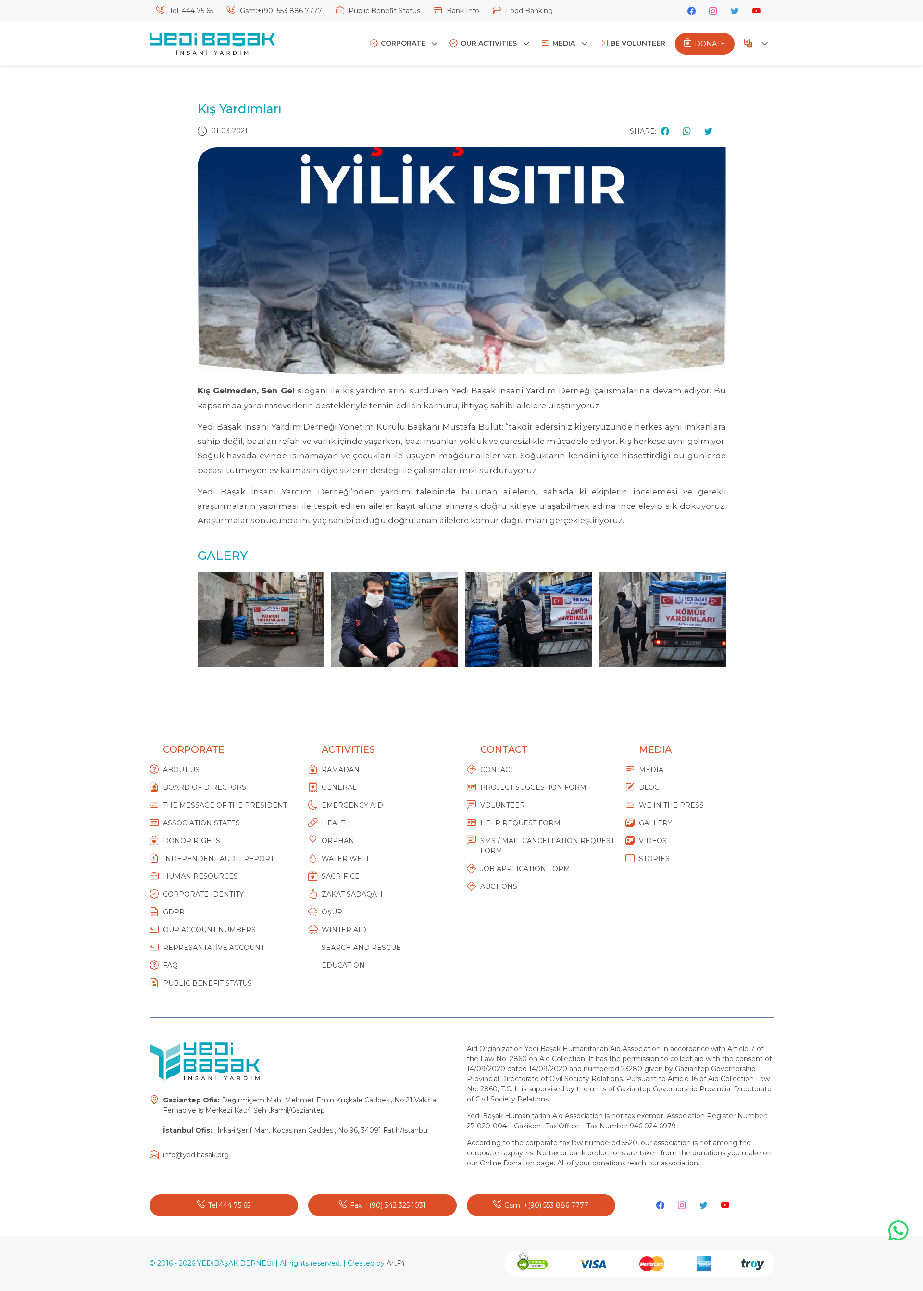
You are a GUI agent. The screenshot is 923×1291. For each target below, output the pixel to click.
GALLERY (655, 823)
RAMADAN (341, 769)
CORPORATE (404, 43)
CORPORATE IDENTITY (203, 894)
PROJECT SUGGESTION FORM (533, 787)
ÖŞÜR (332, 912)
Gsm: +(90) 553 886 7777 (546, 1205)
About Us (181, 769)
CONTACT (497, 769)
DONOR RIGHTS (191, 840)
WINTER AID (344, 929)
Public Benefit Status (383, 10)
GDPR (174, 912)
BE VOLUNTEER (638, 43)
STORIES (654, 858)
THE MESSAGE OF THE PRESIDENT (225, 805)
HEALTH (336, 823)
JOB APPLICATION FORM (525, 868)
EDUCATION (343, 965)
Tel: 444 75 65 (190, 10)
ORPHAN (338, 840)
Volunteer (502, 805)
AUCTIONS (498, 886)
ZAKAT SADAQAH (352, 894)
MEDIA (564, 43)
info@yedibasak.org (196, 1155)
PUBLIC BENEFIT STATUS (207, 983)
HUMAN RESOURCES (200, 876)
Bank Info (462, 10)
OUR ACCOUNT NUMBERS (209, 929)
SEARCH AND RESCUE (361, 947)
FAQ (170, 965)
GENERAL (339, 787)
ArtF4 (396, 1263)
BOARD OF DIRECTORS (204, 787)
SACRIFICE (341, 876)
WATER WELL (346, 858)
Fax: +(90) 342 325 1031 (388, 1205)
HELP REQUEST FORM (520, 823)
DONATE (710, 43)
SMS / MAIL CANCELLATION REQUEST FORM (547, 845)
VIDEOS (653, 840)
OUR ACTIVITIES (490, 43)
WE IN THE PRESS (671, 805)
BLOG (649, 787)
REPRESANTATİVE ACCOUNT (213, 947)
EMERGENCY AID (352, 805)
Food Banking (528, 10)
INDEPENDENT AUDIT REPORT (218, 858)
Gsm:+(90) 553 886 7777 (280, 10)
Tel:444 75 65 (229, 1205)
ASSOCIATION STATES (201, 823)
